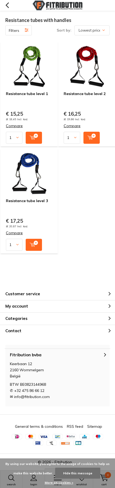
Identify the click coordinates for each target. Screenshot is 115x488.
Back (7, 5)
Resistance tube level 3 (27, 200)
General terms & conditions (39, 426)
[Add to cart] (34, 138)
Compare (14, 126)
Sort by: (64, 30)
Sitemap (94, 426)
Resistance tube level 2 (85, 93)
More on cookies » (59, 483)
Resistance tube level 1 (27, 93)
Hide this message (77, 473)
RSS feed (75, 426)
